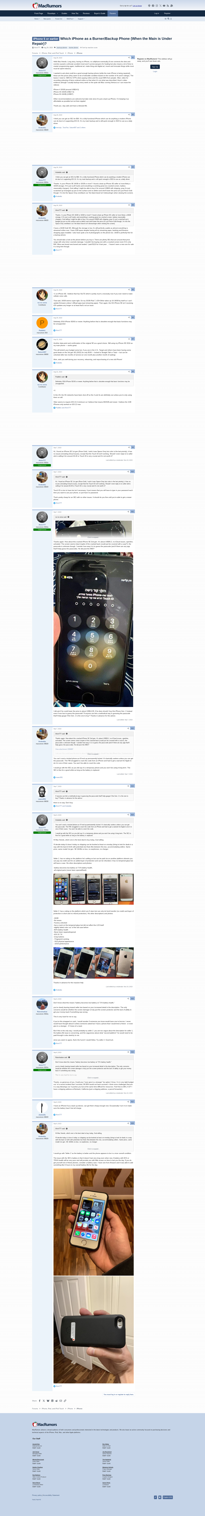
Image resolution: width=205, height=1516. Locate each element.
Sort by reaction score (89, 47)
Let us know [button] (137, 6)
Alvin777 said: (60, 210)
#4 (133, 205)
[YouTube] (164, 6)
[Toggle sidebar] (171, 19)
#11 (132, 511)
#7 (133, 339)
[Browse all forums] (165, 19)
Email (34, 1447)
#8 (133, 371)
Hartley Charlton (38, 1467)
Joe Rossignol (107, 1452)
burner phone (73, 47)
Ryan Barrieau (106, 1475)
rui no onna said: (61, 517)
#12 (132, 728)
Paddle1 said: (60, 377)
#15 (132, 998)
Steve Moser (36, 1482)
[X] (160, 6)
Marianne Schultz (107, 1467)
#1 (133, 57)
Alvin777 (37, 47)
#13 (132, 786)
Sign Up (155, 67)
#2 (133, 114)
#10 (132, 471)
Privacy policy (37, 1495)
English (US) (167, 1497)
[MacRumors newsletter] (171, 6)
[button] (50, 13)
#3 (133, 167)
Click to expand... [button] (94, 537)
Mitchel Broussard (38, 1459)
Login (155, 71)
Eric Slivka (105, 1444)
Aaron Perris (106, 1482)
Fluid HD (38, 1499)
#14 (132, 815)
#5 (133, 289)
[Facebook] (153, 6)
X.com (38, 1447)
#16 (132, 1052)
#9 (133, 447)
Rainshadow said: (61, 1057)
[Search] (168, 19)
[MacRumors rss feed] (168, 6)
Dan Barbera (36, 1475)
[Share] (129, 57)
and (63, 408)
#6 (133, 317)
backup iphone (62, 47)
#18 (132, 1123)
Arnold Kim (36, 1444)
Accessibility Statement (51, 1495)
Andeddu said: (60, 172)
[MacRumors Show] (149, 6)
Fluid (33, 1499)
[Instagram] (157, 6)
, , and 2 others (71, 127)
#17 (132, 1102)
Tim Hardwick (106, 1459)
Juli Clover (36, 1452)
